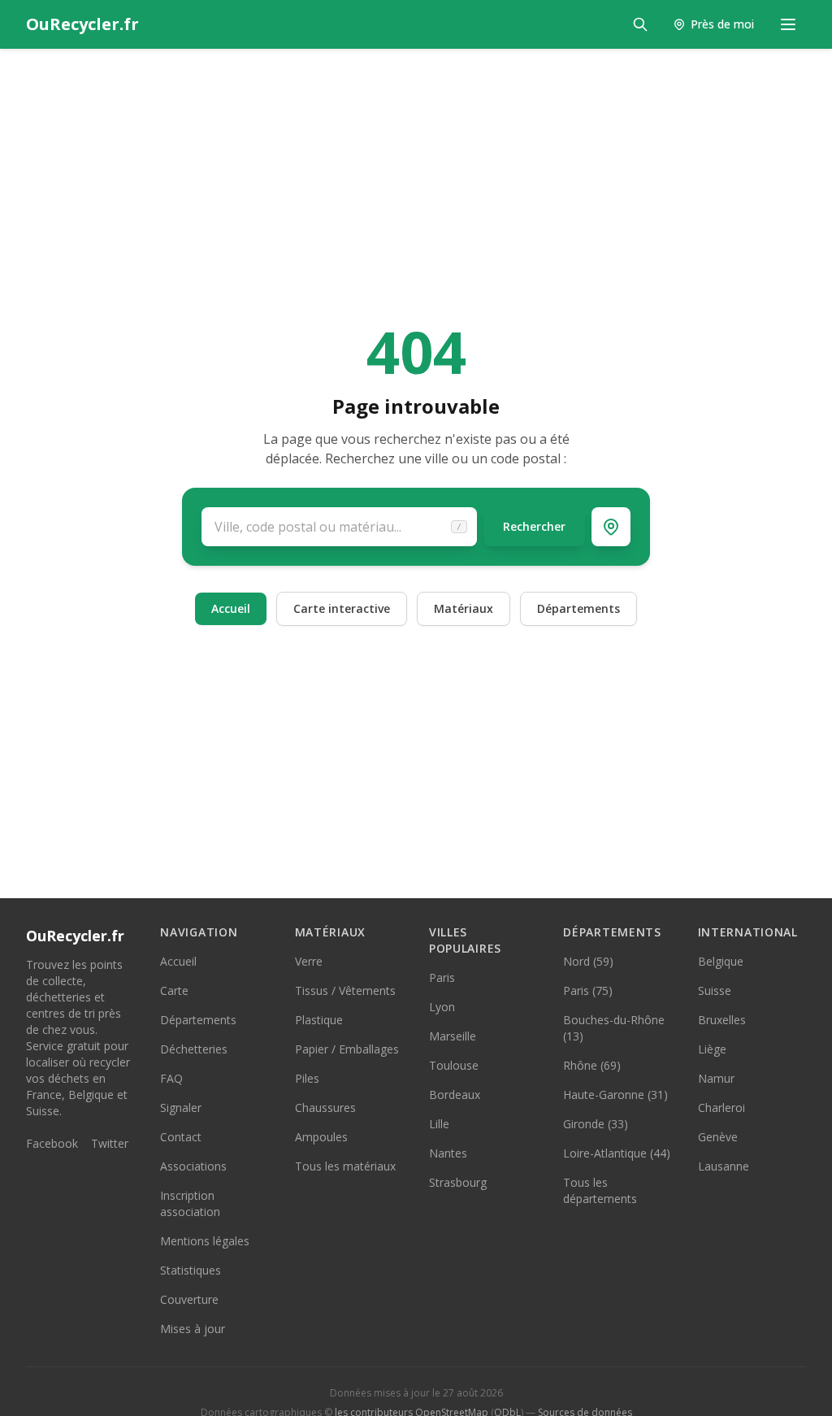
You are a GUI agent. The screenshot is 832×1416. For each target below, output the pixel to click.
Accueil (230, 608)
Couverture (189, 1299)
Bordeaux (454, 1094)
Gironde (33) (595, 1123)
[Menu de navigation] (788, 24)
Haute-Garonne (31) (615, 1094)
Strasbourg (458, 1182)
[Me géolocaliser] (611, 526)
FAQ (171, 1078)
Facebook (52, 1143)
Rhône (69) (592, 1065)
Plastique (319, 1019)
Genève (718, 1137)
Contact (181, 1137)
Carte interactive (341, 608)
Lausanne (723, 1166)
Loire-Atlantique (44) (616, 1153)
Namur (716, 1078)
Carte (174, 990)
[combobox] (339, 526)
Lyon (442, 1006)
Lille (439, 1123)
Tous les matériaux (345, 1166)
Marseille (452, 1036)
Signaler (181, 1107)
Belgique (720, 961)
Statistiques (190, 1270)
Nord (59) (588, 961)
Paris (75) (588, 990)
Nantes (448, 1153)
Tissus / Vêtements (345, 990)
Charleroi (721, 1107)
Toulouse (454, 1065)
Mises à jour (192, 1328)
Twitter (109, 1143)
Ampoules (321, 1137)
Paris (442, 977)
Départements (578, 608)
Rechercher (534, 526)
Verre (309, 961)
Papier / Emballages (347, 1049)
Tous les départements (600, 1190)
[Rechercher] (640, 24)
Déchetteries (194, 1049)
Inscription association (190, 1203)
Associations (193, 1166)
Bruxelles (722, 1019)
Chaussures (325, 1107)
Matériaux (463, 608)
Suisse (714, 990)
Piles (307, 1078)
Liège (712, 1049)
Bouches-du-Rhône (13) (614, 1028)
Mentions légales (204, 1241)
